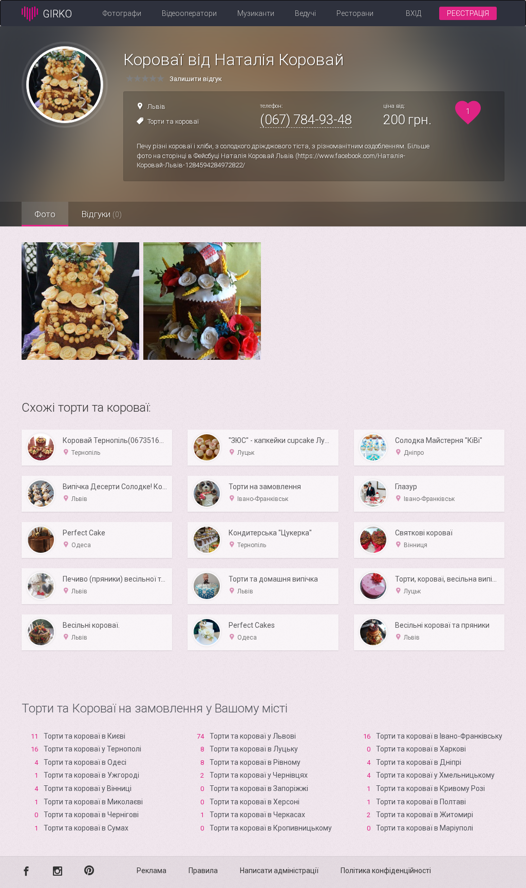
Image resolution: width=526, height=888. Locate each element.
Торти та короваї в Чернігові (91, 814)
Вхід (413, 13)
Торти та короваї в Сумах (86, 828)
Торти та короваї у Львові (253, 736)
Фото (44, 214)
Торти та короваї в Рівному (255, 762)
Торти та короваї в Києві (84, 736)
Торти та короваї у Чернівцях (259, 775)
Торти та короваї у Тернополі (92, 749)
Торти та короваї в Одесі (85, 762)
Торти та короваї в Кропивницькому (271, 828)
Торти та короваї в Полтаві (421, 802)
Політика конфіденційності (386, 870)
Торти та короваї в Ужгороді (91, 775)
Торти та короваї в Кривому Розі (430, 788)
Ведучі (305, 13)
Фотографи (122, 13)
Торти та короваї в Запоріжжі (259, 788)
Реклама (151, 870)
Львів (156, 106)
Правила (203, 870)
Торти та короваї (173, 121)
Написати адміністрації (279, 870)
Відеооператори (189, 13)
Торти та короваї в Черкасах (257, 814)
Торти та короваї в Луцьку (254, 749)
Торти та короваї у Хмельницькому (435, 775)
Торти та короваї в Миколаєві (93, 802)
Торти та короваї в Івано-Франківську (439, 736)
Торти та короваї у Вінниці (88, 788)
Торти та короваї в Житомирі (424, 814)
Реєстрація (468, 13)
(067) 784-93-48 (306, 119)
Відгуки (101, 214)
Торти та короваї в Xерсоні (254, 802)
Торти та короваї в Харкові (421, 749)
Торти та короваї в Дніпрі (418, 762)
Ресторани (354, 13)
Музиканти (255, 13)
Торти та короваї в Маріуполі (424, 828)
